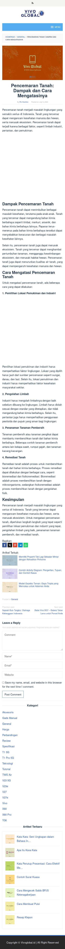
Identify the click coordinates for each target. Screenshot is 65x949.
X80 (4, 809)
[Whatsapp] (25, 545)
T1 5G (5, 752)
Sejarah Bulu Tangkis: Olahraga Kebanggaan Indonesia (16, 610)
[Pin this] (15, 545)
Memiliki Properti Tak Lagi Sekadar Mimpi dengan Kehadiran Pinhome (38, 558)
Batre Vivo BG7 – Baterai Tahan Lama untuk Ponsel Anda (49, 610)
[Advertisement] (32, 167)
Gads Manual (9, 718)
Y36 (4, 820)
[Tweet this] (10, 545)
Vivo (4, 803)
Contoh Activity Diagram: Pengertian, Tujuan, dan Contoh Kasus (40, 571)
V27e (5, 797)
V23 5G (6, 780)
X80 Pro (6, 814)
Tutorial (6, 769)
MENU (57, 26)
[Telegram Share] (20, 545)
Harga (5, 729)
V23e (5, 786)
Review (6, 740)
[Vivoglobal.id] (32, 13)
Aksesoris (8, 712)
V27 (4, 792)
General (14, 599)
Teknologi (7, 763)
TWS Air (7, 774)
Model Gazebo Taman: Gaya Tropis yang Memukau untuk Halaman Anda (38, 585)
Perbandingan (10, 735)
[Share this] (4, 545)
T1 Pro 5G (8, 758)
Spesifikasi (8, 746)
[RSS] (32, 3)
